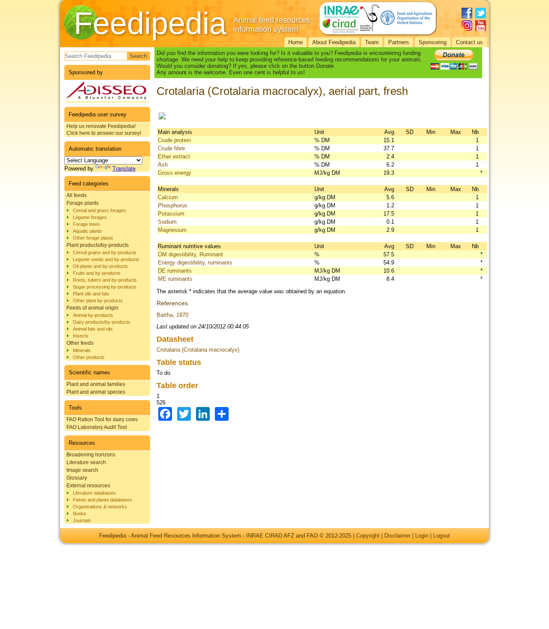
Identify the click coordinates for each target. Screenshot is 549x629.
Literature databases (94, 492)
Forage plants (82, 203)
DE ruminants (175, 270)
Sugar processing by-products (104, 286)
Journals (82, 520)
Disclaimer (397, 535)
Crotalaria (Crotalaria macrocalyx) (198, 349)
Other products (89, 357)
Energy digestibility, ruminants (195, 262)
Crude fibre (171, 148)
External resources (88, 486)
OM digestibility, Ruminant (190, 254)
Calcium (168, 197)
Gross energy (174, 173)
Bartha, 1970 (172, 315)
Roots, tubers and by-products (105, 280)
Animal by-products (93, 315)
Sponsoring (432, 42)
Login (421, 535)
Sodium (167, 222)
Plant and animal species (95, 392)
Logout (441, 535)
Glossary (76, 478)
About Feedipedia (334, 42)
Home (295, 42)
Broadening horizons (90, 455)
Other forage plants (93, 237)
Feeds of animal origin (92, 308)
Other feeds (80, 343)
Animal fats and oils (93, 328)
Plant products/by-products (97, 245)
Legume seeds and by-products (106, 259)
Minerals (81, 350)
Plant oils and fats (91, 293)
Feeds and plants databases (102, 499)
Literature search (86, 462)
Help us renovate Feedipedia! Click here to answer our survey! (103, 129)
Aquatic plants (87, 231)
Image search (82, 470)
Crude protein (174, 140)
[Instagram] (467, 25)
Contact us (469, 42)
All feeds (76, 195)
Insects (80, 335)
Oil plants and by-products (100, 266)
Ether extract (174, 156)
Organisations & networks (100, 506)
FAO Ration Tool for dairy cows (102, 419)
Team (372, 42)
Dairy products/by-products (101, 322)
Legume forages (90, 217)
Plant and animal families (95, 384)
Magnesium (172, 230)
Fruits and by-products (97, 273)
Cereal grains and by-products (104, 252)
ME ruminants (175, 279)
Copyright (368, 535)
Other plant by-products (98, 300)
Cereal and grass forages (99, 210)
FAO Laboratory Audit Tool (96, 427)
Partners (398, 42)
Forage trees (86, 224)
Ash (163, 164)
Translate (124, 168)
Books (79, 513)
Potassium (171, 213)
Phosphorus (172, 205)
